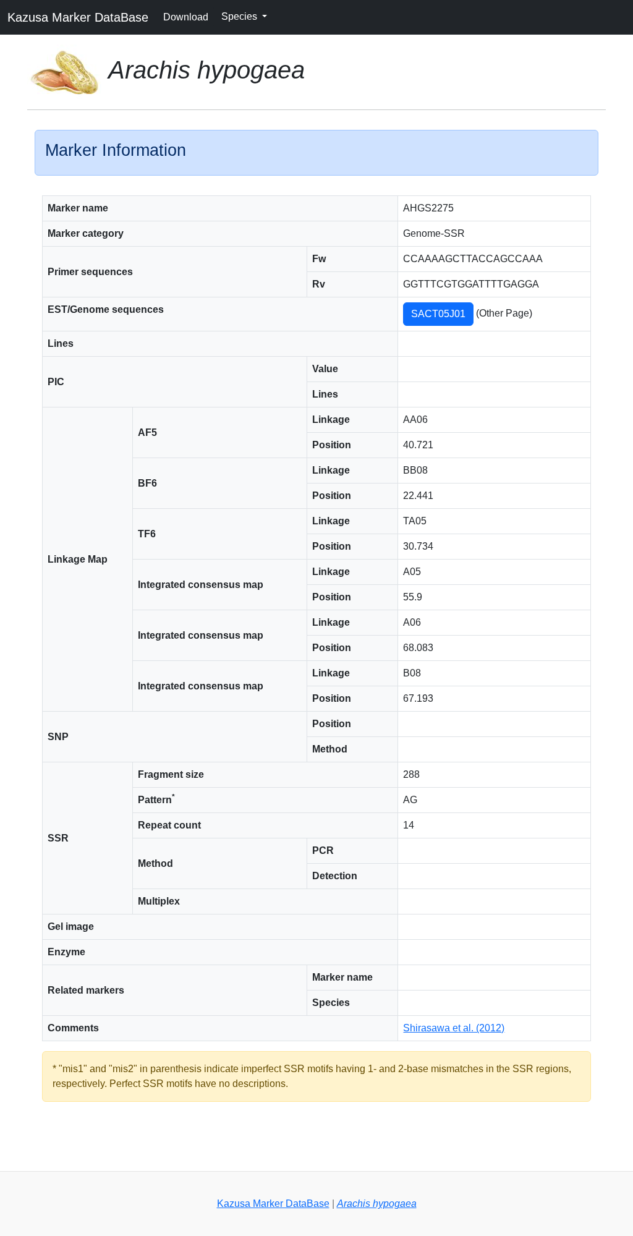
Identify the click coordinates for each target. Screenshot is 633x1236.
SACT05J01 (438, 314)
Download (185, 17)
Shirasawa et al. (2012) (453, 1028)
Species (240, 16)
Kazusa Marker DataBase (77, 17)
